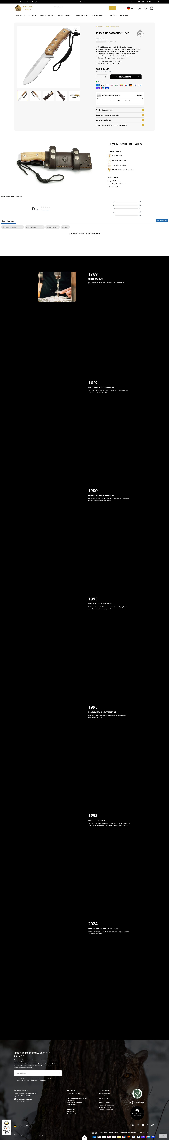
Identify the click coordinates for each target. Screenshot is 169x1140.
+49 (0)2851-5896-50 (23, 1096)
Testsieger (32, 15)
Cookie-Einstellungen (73, 1093)
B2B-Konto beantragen (106, 1109)
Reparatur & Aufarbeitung (106, 1105)
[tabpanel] (84, 240)
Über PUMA (124, 15)
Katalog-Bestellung (105, 1107)
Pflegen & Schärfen (104, 1102)
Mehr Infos (43, 1080)
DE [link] (132, 8)
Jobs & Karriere (103, 1098)
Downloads (102, 1096)
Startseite (99, 26)
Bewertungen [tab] (8, 221)
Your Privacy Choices (73, 1114)
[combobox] (81, 8)
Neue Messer (20, 15)
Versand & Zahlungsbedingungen (77, 1098)
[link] (139, 8)
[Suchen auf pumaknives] (112, 8)
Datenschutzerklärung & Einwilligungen (74, 1103)
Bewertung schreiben (162, 220)
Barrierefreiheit (71, 1109)
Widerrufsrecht (71, 1100)
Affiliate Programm (104, 1093)
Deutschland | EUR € (24, 1126)
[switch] (7, 1132)
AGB (68, 1107)
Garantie (69, 1096)
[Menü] (10, 1121)
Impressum (70, 1111)
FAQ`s (100, 1100)
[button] (151, 8)
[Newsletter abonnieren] (59, 1073)
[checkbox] (65, 227)
